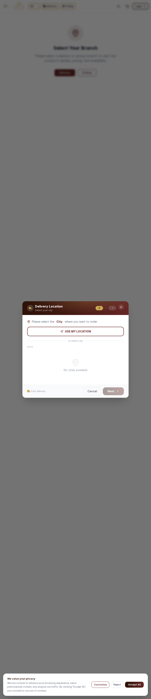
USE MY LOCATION (78, 331)
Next (111, 391)
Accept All (134, 684)
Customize (100, 684)
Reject (117, 684)
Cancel (92, 391)
